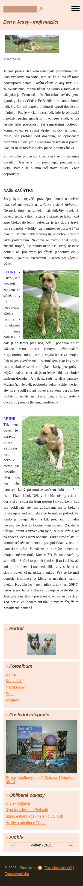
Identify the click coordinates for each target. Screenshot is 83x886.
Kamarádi (14, 681)
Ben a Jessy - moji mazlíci (30, 22)
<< (12, 845)
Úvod (6, 58)
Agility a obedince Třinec (26, 823)
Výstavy (12, 700)
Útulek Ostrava (18, 803)
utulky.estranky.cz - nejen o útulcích (34, 816)
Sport (10, 694)
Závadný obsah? (58, 868)
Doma (11, 674)
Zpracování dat (17, 874)
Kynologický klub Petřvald (27, 810)
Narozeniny (15, 687)
